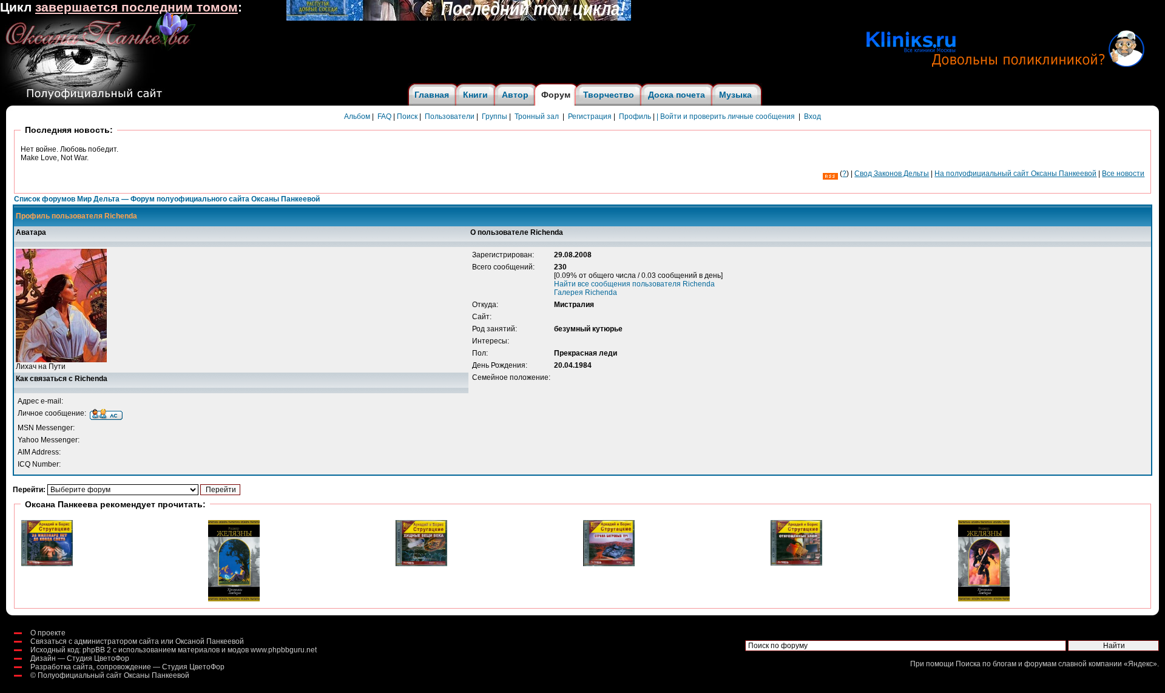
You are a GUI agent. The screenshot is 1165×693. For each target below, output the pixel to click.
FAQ (384, 116)
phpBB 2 (97, 650)
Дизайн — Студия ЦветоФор (79, 658)
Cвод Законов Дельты (891, 173)
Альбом (357, 116)
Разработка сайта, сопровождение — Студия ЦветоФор (127, 667)
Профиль (635, 116)
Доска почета (676, 95)
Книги (475, 95)
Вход (812, 116)
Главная (431, 95)
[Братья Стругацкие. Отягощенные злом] (796, 563)
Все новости (1123, 173)
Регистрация (590, 116)
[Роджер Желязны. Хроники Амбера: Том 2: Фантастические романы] (234, 599)
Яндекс (1140, 664)
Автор (515, 95)
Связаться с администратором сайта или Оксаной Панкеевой (137, 641)
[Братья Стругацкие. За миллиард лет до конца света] (47, 563)
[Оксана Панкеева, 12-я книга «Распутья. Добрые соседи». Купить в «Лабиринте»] (458, 18)
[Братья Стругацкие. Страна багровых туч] (609, 563)
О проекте (48, 633)
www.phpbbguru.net (284, 650)
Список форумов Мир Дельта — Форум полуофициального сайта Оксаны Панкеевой (167, 199)
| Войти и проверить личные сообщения (726, 116)
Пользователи (449, 116)
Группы (494, 116)
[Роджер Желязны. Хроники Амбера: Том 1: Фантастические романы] (984, 599)
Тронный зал (537, 116)
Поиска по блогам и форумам (1006, 664)
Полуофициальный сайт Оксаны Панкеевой (113, 675)
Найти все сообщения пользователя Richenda (634, 284)
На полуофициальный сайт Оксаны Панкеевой (1015, 173)
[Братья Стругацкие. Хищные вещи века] (421, 563)
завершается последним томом (136, 7)
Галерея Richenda (585, 292)
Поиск (407, 116)
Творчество (608, 95)
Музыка (735, 95)
